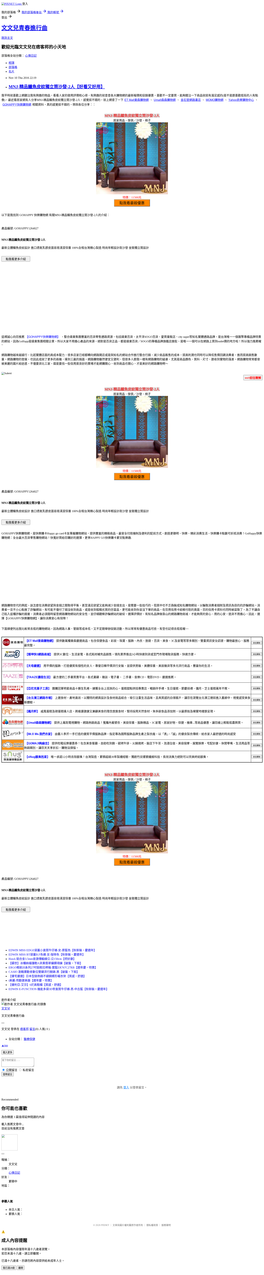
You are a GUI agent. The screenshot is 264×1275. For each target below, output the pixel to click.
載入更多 (7, 1052)
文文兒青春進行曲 (24, 28)
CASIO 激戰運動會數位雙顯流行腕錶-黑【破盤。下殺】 (44, 971)
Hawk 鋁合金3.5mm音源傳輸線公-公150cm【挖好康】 (42, 958)
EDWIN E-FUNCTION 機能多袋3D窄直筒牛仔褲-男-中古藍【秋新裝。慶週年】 (59, 989)
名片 (11, 71)
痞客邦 (24, 1029)
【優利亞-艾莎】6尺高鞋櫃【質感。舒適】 (36, 984)
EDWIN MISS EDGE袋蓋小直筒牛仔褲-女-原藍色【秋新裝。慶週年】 (52, 950)
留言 (32, 1029)
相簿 (11, 62)
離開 (20, 1268)
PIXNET (105, 1225)
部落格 (13, 67)
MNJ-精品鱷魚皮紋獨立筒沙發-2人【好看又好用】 (57, 86)
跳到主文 (7, 37)
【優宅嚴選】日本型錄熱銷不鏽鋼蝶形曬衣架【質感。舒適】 (47, 976)
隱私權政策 (152, 1225)
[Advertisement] (132, 293)
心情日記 (31, 55)
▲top (4, 1045)
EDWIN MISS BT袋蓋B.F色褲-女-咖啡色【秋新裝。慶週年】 (47, 954)
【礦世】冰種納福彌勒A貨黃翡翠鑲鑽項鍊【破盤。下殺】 (46, 963)
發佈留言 (7, 1074)
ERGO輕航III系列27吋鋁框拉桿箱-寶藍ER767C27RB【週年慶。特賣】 (53, 967)
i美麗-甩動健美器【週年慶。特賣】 (31, 980)
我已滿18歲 (9, 1268)
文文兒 (5, 1008)
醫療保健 (29, 1039)
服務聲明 (166, 1225)
